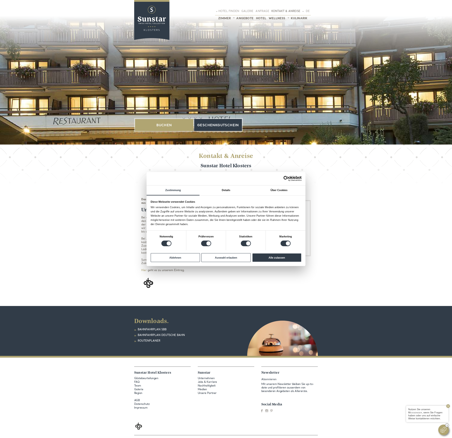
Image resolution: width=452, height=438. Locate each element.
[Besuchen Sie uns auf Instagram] (266, 410)
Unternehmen (206, 378)
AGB (137, 400)
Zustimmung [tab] (173, 189)
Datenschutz (142, 404)
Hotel (261, 18)
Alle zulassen (277, 257)
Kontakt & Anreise (285, 11)
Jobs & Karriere (207, 382)
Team (137, 386)
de (307, 11)
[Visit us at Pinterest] (271, 410)
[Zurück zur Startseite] (152, 20)
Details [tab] (226, 189)
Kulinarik (299, 18)
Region (138, 393)
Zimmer (224, 18)
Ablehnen (175, 257)
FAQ (136, 382)
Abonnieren (268, 379)
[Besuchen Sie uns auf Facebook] (262, 410)
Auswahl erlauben (226, 257)
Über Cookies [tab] (278, 189)
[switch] (206, 243)
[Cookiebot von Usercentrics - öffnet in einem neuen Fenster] (286, 178)
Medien (202, 389)
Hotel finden (228, 11)
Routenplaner (149, 341)
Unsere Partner (207, 393)
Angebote (245, 18)
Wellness (277, 18)
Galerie (247, 11)
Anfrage (262, 11)
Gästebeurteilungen (146, 378)
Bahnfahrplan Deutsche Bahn (161, 335)
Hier (144, 270)
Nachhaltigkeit (206, 386)
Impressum (140, 408)
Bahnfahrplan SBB (152, 329)
